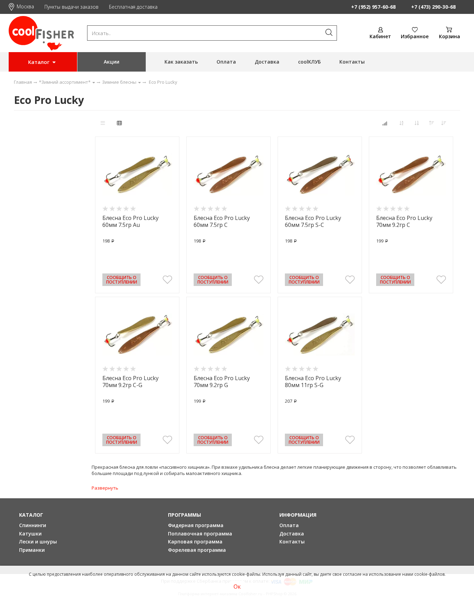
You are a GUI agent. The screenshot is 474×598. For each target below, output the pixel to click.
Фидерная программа (195, 525)
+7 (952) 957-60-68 (373, 6)
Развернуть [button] (105, 488)
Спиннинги (32, 525)
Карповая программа (195, 541)
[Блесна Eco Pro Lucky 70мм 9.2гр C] (411, 174)
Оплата (226, 61)
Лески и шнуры (38, 541)
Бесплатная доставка (133, 6)
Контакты (352, 61)
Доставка (267, 61)
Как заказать (181, 61)
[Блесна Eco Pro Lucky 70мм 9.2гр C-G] (137, 334)
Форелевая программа (197, 550)
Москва (25, 6)
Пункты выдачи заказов (71, 6)
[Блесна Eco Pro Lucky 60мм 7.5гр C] (228, 174)
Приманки (32, 550)
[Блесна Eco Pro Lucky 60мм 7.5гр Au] (137, 174)
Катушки (30, 533)
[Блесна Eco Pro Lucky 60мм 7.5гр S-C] (320, 174)
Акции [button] (111, 61)
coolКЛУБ (309, 61)
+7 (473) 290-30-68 (433, 6)
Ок (237, 586)
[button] (167, 280)
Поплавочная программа (200, 533)
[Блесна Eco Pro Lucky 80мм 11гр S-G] (320, 334)
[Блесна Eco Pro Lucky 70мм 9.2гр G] (228, 334)
